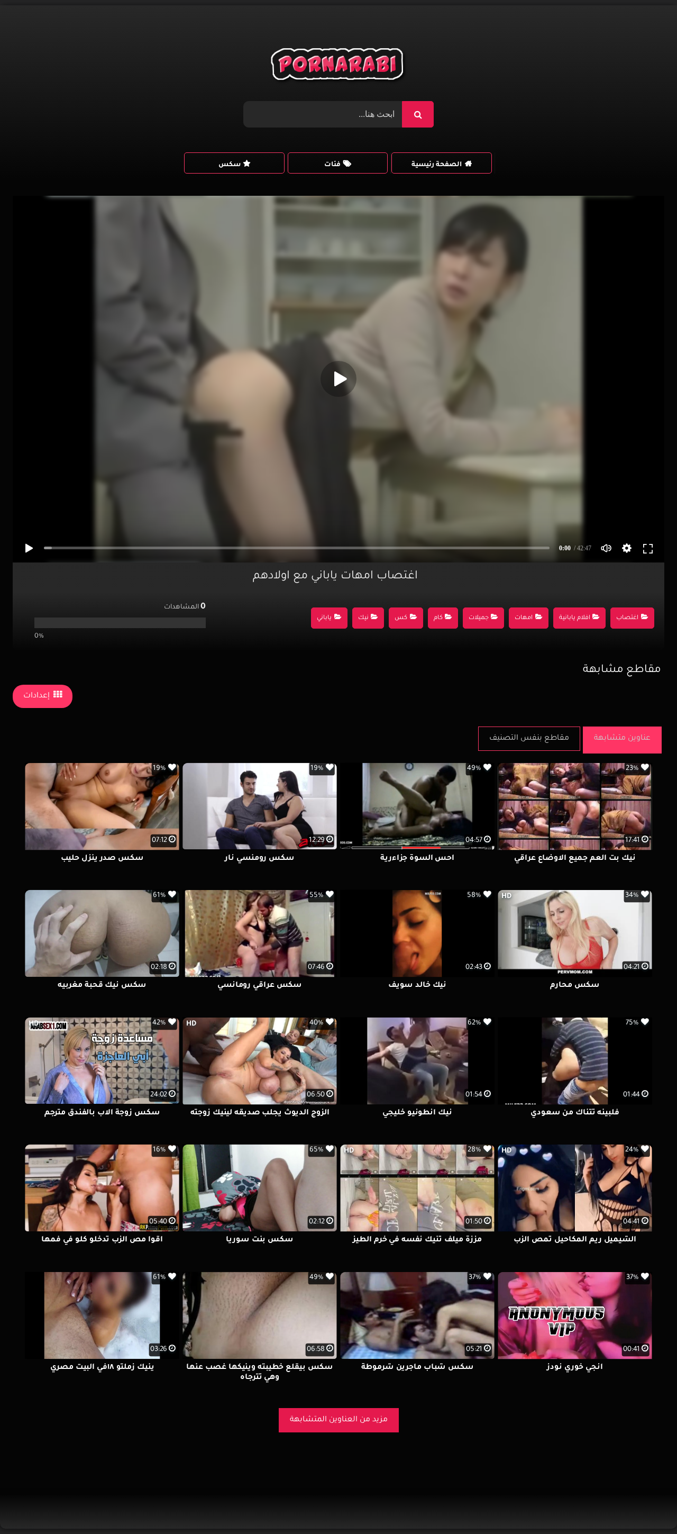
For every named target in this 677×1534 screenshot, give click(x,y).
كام (438, 618)
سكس (229, 165)
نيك (363, 618)
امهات (524, 618)
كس (401, 618)
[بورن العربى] (339, 66)
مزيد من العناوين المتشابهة (339, 1420)
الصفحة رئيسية (436, 165)
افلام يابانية (574, 618)
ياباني (324, 618)
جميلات (479, 618)
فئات (332, 165)
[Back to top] (643, 1502)
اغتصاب (627, 618)
